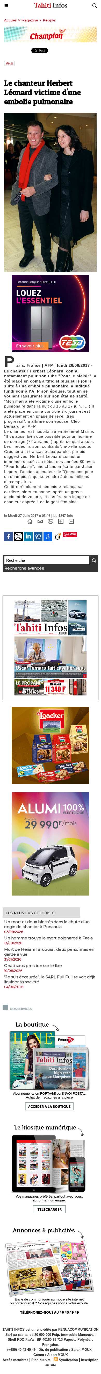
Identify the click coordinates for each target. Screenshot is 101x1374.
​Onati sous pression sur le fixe (33, 965)
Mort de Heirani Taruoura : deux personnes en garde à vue (49, 952)
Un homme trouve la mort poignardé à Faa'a (48, 938)
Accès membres (15, 1360)
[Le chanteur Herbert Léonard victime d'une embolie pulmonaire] (50, 115)
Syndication (68, 1360)
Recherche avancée (24, 568)
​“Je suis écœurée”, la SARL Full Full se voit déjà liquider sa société (49, 979)
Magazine (29, 20)
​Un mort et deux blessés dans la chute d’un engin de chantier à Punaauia (47, 924)
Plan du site (41, 1360)
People (49, 20)
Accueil (10, 20)
